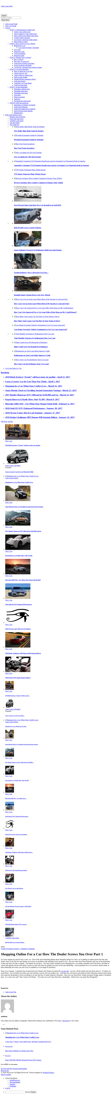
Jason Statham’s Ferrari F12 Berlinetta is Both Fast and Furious (38, 250)
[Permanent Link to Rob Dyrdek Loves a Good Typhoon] (9, 936)
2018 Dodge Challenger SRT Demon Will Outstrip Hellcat (23, 653)
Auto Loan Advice (11, 478)
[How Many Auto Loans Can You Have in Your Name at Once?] (37, 316)
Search (4, 15)
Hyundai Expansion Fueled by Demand (28, 140)
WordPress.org (15, 1080)
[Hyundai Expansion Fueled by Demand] (28, 135)
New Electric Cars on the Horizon (14, 888)
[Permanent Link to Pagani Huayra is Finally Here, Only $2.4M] (9, 774)
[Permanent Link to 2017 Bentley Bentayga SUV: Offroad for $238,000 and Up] (9, 756)
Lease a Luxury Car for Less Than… (15, 715)
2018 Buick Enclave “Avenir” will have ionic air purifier (22, 445)
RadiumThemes (48, 1072)
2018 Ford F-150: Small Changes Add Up (17, 678)
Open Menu (5, 20)
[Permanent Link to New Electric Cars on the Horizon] (9, 882)
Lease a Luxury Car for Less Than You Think (19, 472)
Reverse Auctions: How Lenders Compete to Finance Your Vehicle (38, 183)
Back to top (5, 1071)
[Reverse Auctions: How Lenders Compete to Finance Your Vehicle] (38, 178)
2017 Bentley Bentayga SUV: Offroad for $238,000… (19, 762)
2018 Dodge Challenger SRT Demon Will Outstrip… (19, 852)
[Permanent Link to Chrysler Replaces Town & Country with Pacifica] (9, 900)
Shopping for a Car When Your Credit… (16, 726)
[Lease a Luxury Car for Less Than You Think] (17, 463)
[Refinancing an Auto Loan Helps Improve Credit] (32, 351)
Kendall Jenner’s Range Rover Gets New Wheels (32, 295)
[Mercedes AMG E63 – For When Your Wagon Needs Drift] (17, 574)
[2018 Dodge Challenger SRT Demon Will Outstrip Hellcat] (17, 647)
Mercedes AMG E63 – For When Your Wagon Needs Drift (23, 580)
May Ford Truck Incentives (24, 148)
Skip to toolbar (6, 1074)
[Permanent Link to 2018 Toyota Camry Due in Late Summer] (9, 828)
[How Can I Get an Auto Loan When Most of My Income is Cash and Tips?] (41, 299)
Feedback (13, 1086)
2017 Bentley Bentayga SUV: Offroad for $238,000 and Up (23, 531)
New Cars (8, 441)
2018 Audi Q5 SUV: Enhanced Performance (18, 604)
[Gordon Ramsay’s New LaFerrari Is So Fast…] (27, 268)
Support (12, 1084)
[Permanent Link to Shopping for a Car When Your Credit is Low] (21, 720)
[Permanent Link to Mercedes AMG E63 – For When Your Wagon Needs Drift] (9, 792)
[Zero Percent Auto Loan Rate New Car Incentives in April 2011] (27, 201)
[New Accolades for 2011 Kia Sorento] (28, 153)
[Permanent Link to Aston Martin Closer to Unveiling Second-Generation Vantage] (9, 738)
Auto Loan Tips (10, 992)
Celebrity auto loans (12, 938)
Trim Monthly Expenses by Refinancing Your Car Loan (34, 338)
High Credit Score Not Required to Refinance (31, 347)
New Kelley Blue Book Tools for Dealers (29, 131)
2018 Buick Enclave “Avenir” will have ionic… (17, 695)
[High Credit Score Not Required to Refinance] (30, 342)
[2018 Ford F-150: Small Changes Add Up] (17, 671)
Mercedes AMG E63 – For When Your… (16, 798)
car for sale (65, 971)
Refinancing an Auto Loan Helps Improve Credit (32, 355)
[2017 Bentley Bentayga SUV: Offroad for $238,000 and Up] (17, 525)
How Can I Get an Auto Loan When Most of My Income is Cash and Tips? (41, 304)
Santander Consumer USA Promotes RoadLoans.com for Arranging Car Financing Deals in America (51, 165)
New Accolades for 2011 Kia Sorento (27, 157)
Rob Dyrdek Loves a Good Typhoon (27, 228)
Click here (65, 1021)
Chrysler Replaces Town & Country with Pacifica (18, 906)
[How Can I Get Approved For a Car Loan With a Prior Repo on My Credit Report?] (43, 308)
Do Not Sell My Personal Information (14, 1069)
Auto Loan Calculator (12, 465)
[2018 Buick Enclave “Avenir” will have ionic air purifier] (17, 439)
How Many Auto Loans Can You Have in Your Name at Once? (37, 321)
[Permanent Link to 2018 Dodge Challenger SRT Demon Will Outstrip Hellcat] (9, 846)
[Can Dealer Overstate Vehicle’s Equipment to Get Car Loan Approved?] (39, 325)
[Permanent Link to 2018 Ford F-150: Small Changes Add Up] (9, 864)
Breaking (5, 372)
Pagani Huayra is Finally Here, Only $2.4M (18, 555)
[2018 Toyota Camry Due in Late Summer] (17, 622)
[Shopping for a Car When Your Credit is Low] (21, 476)
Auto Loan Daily (7, 6)
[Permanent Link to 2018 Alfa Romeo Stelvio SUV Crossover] (9, 918)
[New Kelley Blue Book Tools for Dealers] (29, 127)
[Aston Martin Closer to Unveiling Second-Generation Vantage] (17, 500)
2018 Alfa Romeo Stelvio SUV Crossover (16, 924)
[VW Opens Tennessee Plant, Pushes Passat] (30, 170)
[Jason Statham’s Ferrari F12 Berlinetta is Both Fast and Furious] (27, 246)
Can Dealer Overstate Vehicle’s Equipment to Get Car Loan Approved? (40, 329)
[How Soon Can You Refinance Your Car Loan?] (31, 360)
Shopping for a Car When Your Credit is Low (19, 482)
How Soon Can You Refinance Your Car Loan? (31, 364)
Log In (7, 1088)
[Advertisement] (26, 10)
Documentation (15, 1082)
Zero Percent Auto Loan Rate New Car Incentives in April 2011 (37, 205)
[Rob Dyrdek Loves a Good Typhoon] (27, 223)
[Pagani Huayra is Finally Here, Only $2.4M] (17, 549)
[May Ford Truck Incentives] (24, 144)
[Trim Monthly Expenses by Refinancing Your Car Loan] (34, 334)
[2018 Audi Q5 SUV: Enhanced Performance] (17, 598)
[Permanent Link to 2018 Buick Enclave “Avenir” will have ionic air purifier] (9, 689)
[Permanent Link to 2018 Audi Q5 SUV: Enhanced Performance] (9, 810)
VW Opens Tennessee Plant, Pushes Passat (30, 174)
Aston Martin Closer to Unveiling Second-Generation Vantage (24, 507)
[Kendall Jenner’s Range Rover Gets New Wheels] (27, 291)
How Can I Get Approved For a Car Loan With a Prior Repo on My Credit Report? (45, 312)
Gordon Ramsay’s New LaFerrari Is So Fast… (31, 273)
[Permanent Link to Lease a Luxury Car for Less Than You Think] (9, 707)
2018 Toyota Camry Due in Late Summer (18, 629)
